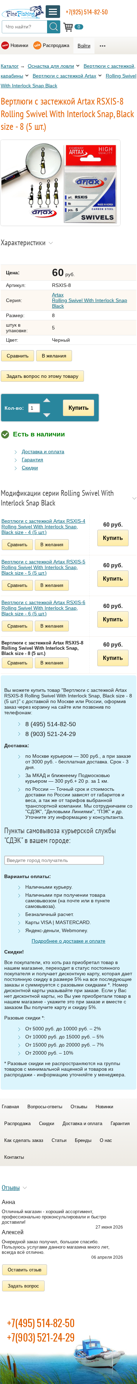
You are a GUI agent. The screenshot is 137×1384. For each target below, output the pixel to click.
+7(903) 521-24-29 (41, 1337)
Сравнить (17, 356)
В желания (54, 356)
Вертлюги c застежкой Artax (64, 76)
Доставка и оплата (43, 451)
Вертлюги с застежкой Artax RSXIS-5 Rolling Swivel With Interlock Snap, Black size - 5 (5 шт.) (43, 567)
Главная (10, 1106)
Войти (84, 45)
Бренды (83, 1140)
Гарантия (32, 459)
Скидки (30, 467)
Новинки (19, 45)
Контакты (14, 1157)
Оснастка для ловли (51, 66)
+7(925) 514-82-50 (87, 12)
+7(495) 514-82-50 (41, 1323)
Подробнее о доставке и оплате (68, 941)
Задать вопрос (23, 1286)
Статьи (59, 1140)
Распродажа (56, 45)
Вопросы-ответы (44, 1106)
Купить (78, 407)
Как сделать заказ (23, 1140)
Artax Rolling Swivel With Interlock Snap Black (89, 300)
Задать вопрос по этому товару (42, 376)
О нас (106, 1140)
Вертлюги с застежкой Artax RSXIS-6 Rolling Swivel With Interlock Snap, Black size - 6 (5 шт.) (43, 608)
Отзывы (79, 1106)
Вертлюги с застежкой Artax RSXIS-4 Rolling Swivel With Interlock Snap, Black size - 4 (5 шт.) (43, 526)
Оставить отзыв (24, 1269)
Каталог (10, 66)
